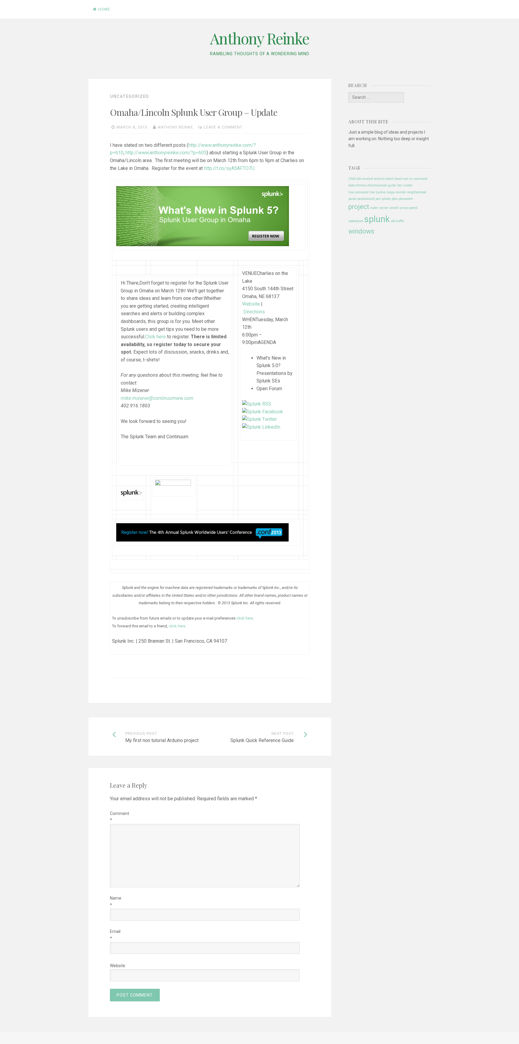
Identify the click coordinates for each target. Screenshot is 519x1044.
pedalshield (366, 199)
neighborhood (416, 192)
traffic (400, 221)
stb (393, 221)
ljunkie (381, 192)
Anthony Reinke (259, 38)
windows (361, 231)
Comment (115, 816)
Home (104, 9)
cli (411, 179)
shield (394, 208)
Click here (155, 336)
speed (412, 208)
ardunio (379, 179)
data (351, 185)
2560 (352, 179)
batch (389, 179)
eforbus (361, 185)
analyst (368, 179)
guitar (392, 185)
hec (399, 185)
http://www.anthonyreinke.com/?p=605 (166, 152)
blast (398, 179)
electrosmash (377, 185)
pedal (352, 199)
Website (251, 304)
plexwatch (406, 199)
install (407, 185)
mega (391, 192)
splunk (377, 219)
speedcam (355, 221)
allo (359, 179)
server (384, 208)
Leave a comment (223, 127)
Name (115, 901)
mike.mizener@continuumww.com (157, 398)
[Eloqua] (202, 244)
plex (395, 199)
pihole (386, 199)
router (374, 208)
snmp (403, 208)
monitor (401, 192)
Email (115, 934)
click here (177, 626)
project (358, 206)
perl (378, 199)
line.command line (361, 192)
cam (405, 179)
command (420, 179)
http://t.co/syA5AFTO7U (229, 168)
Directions (254, 312)
